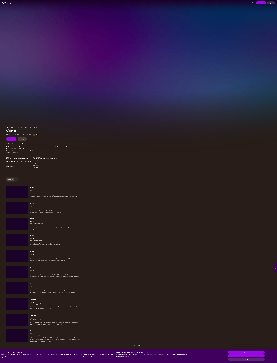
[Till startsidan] (6, 3)
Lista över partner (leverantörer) (122, 356)
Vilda (23, 127)
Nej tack (246, 355)
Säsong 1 (28, 127)
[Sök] (253, 3)
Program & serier (16, 127)
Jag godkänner (246, 352)
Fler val (246, 359)
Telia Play (8, 127)
